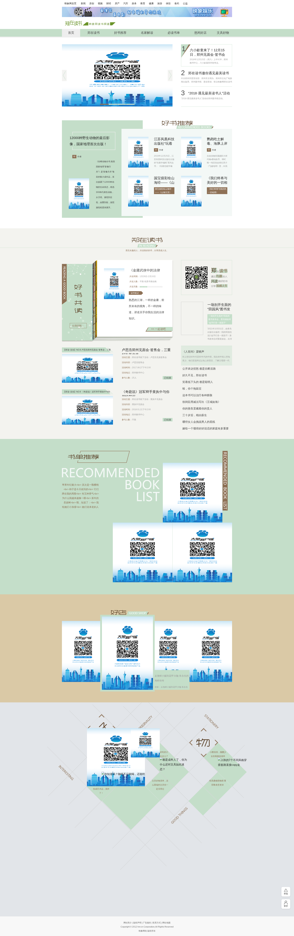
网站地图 (166, 923)
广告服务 (147, 923)
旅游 (159, 3)
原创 (91, 3)
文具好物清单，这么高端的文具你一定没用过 (160, 785)
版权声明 (137, 923)
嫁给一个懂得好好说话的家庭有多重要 (205, 428)
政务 (134, 3)
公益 (185, 3)
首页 (71, 32)
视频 (100, 3)
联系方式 (157, 923)
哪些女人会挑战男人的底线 (198, 421)
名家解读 (147, 32)
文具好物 (223, 32)
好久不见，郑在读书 (194, 375)
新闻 (83, 3)
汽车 (125, 3)
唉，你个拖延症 (191, 388)
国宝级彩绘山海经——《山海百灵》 (164, 182)
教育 (142, 3)
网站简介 (128, 923)
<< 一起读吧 (158, 329)
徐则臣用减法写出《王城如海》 (201, 401)
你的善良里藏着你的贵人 (197, 408)
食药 (176, 3)
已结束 (167, 377)
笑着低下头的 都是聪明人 (197, 382)
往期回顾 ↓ (78, 325)
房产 (117, 3)
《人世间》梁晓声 (193, 351)
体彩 (168, 3)
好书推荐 (120, 32)
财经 (108, 3)
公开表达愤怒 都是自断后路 (199, 368)
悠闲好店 (200, 32)
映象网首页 (70, 3)
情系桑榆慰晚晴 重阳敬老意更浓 (217, 783)
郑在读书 (93, 32)
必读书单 (174, 32)
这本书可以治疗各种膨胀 (197, 395)
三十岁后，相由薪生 (194, 415)
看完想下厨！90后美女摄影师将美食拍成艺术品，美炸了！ (101, 787)
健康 (151, 3)
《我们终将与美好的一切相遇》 (217, 182)
